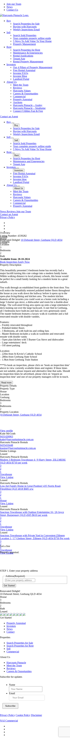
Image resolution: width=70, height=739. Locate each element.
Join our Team (14, 4)
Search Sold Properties (24, 35)
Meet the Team (20, 84)
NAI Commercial (9, 720)
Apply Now (23, 262)
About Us (12, 82)
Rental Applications (23, 55)
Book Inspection (8, 262)
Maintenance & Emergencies (28, 52)
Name (12, 684)
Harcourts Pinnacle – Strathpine (29, 108)
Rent (9, 47)
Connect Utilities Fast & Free (28, 111)
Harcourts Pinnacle (16, 662)
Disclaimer (36, 715)
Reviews (17, 87)
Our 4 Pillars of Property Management (32, 67)
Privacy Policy (7, 217)
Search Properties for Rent (26, 50)
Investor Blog (20, 76)
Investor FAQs (20, 73)
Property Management (24, 44)
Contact (10, 631)
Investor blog (20, 179)
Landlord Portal (21, 79)
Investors (11, 64)
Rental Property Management (28, 61)
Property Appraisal (22, 99)
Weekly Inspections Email (26, 29)
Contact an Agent (9, 116)
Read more (6, 382)
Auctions (17, 102)
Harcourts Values (22, 90)
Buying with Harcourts (25, 26)
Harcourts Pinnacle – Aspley (27, 105)
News (10, 6)
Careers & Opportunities (25, 93)
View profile (6, 430)
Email (12, 693)
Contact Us (12, 9)
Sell (8, 32)
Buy (9, 20)
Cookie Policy (23, 715)
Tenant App (19, 58)
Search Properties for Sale (26, 23)
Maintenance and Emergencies (28, 161)
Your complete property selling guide (32, 38)
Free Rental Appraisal (24, 70)
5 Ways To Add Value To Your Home (32, 41)
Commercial (19, 96)
